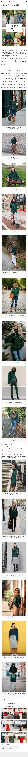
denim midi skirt (10, 657)
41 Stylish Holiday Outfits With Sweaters (20, 734)
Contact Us (10, 754)
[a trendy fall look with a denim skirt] (14, 655)
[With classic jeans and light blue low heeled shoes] (14, 437)
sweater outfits (4, 748)
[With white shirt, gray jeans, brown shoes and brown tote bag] (14, 155)
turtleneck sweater (5, 72)
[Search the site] (26, 2)
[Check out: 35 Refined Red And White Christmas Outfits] (20, 713)
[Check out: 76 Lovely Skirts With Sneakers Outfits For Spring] (7, 713)
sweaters (12, 748)
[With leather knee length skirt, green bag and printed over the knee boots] (14, 691)
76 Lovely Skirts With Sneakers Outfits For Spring (7, 710)
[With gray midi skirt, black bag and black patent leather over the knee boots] (14, 572)
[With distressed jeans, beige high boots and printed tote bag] (14, 125)
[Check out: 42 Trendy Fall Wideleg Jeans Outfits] (7, 737)
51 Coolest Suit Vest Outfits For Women (20, 722)
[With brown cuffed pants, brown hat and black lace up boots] (14, 186)
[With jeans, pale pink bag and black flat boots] (14, 229)
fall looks (16, 747)
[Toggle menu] (1, 2)
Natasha (19, 703)
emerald (11, 747)
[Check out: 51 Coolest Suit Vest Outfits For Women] (20, 725)
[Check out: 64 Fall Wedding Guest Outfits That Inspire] (7, 725)
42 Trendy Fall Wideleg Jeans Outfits (7, 734)
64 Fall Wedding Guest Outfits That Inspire (7, 722)
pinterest (6, 699)
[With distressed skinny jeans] (14, 360)
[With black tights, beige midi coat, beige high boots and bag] (14, 491)
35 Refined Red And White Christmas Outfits (20, 710)
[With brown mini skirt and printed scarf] (14, 615)
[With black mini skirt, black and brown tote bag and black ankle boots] (14, 534)
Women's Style (4, 747)
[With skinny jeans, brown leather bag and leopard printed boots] (14, 314)
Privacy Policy (16, 754)
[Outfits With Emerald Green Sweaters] (14, 45)
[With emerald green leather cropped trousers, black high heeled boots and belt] (14, 399)
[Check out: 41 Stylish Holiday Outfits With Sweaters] (20, 737)
